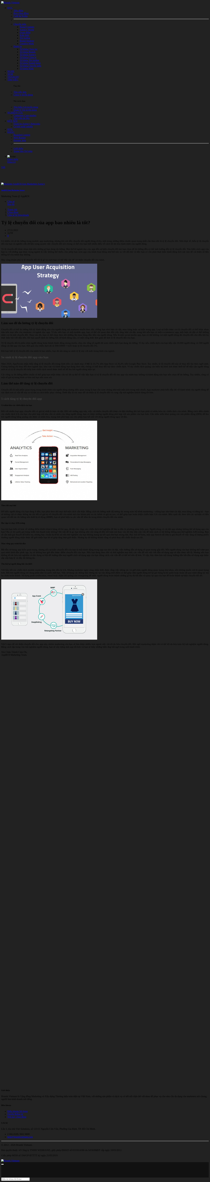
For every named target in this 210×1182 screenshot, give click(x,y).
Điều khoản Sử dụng (17, 1111)
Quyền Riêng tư (15, 1114)
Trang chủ (12, 209)
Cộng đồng (12, 212)
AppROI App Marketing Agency (13, 190)
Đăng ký (11, 162)
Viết (3, 167)
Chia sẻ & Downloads (18, 215)
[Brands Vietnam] (10, 2)
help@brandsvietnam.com (20, 1137)
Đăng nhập (12, 159)
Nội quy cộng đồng (16, 1117)
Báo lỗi (10, 204)
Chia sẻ (11, 201)
